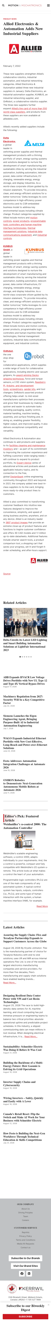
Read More (42, 906)
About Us (25, 1209)
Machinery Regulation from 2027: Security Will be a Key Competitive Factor (24, 700)
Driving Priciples (25, 1212)
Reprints (25, 1232)
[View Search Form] (3, 5)
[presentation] (25, 622)
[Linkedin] (29, 1274)
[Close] (48, 1305)
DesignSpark (16, 476)
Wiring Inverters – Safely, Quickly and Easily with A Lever (23, 1099)
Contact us (25, 1247)
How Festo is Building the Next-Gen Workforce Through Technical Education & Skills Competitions (24, 1137)
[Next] (43, 631)
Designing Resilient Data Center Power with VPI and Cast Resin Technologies (22, 999)
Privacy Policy (25, 1236)
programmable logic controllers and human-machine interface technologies (24, 224)
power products (21, 221)
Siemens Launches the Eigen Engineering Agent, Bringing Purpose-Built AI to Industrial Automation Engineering (21, 720)
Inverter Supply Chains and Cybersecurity (19, 1083)
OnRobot (8, 351)
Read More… (9, 982)
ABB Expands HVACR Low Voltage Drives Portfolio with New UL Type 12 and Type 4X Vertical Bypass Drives (25, 680)
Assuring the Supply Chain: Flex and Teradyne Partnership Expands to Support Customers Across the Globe (25, 939)
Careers (25, 1220)
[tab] (20, 656)
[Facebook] (22, 1274)
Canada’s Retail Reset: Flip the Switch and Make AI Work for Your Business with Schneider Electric (24, 1117)
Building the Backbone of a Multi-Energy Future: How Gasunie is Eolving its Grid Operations (23, 1066)
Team (25, 1216)
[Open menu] (48, 5)
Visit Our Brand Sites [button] (25, 1265)
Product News (10, 19)
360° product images (17, 522)
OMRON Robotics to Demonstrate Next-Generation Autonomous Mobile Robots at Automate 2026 (22, 785)
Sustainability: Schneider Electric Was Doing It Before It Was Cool (23, 1048)
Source (6, 573)
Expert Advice (24, 462)
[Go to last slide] (7, 631)
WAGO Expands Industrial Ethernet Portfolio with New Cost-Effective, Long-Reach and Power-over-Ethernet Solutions (25, 743)
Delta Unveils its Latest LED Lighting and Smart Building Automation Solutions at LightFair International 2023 (25, 645)
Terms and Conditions (25, 1240)
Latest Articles (13, 927)
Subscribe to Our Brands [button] (25, 1258)
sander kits (29, 389)
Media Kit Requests (25, 1244)
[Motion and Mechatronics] (26, 5)
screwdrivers (16, 389)
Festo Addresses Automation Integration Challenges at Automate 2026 (24, 764)
